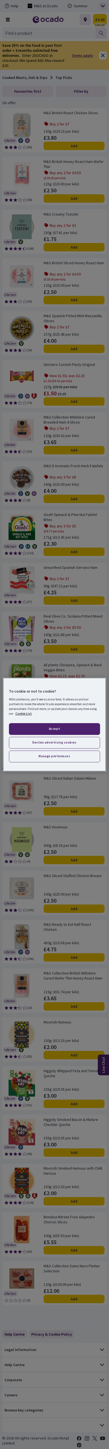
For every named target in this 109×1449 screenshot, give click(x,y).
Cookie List (23, 714)
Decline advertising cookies (54, 742)
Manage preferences (54, 756)
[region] (54, 724)
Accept (54, 729)
